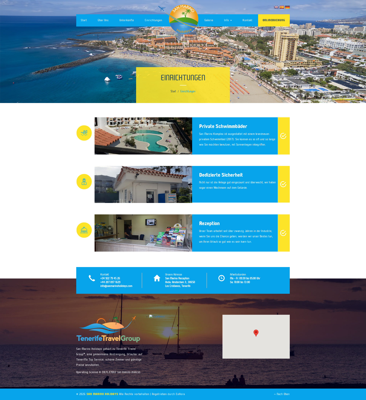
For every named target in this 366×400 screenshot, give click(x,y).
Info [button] (227, 20)
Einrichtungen (153, 20)
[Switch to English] (276, 7)
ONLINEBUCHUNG (274, 20)
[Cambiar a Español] (282, 7)
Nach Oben (283, 394)
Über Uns (103, 20)
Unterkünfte (127, 20)
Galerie (209, 20)
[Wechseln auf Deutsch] (287, 7)
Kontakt (247, 20)
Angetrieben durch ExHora (168, 394)
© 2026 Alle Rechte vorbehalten (112, 394)
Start (84, 20)
